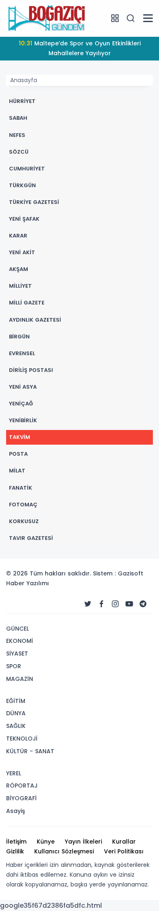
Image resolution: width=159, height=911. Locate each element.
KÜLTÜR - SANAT (30, 751)
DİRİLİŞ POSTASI (31, 370)
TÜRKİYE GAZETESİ (34, 202)
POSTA (18, 454)
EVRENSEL (22, 353)
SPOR (13, 666)
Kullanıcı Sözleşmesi (64, 851)
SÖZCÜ (19, 152)
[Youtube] (129, 604)
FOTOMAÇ (23, 504)
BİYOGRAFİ (21, 798)
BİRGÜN (19, 336)
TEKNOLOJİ (22, 738)
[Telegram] (143, 604)
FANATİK (20, 488)
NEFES (17, 135)
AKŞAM (18, 269)
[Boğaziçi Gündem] (47, 18)
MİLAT (17, 471)
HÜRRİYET (22, 101)
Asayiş (15, 811)
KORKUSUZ (24, 521)
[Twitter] (88, 604)
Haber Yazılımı (27, 583)
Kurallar (124, 841)
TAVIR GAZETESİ (31, 538)
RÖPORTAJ (22, 785)
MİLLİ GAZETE (26, 303)
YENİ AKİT (22, 252)
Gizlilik (15, 851)
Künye (46, 841)
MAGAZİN (19, 679)
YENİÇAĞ (21, 403)
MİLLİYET (20, 286)
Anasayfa (23, 80)
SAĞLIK (16, 726)
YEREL (13, 773)
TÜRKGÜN (22, 185)
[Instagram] (115, 604)
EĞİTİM (15, 701)
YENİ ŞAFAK (24, 219)
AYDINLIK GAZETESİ (35, 320)
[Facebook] (101, 604)
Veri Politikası (124, 851)
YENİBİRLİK (23, 420)
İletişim (16, 841)
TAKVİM (19, 437)
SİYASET (17, 653)
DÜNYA (16, 713)
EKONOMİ (19, 641)
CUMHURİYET (27, 168)
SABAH (18, 118)
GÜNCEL (17, 628)
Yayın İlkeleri (83, 841)
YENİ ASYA (23, 387)
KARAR (18, 236)
